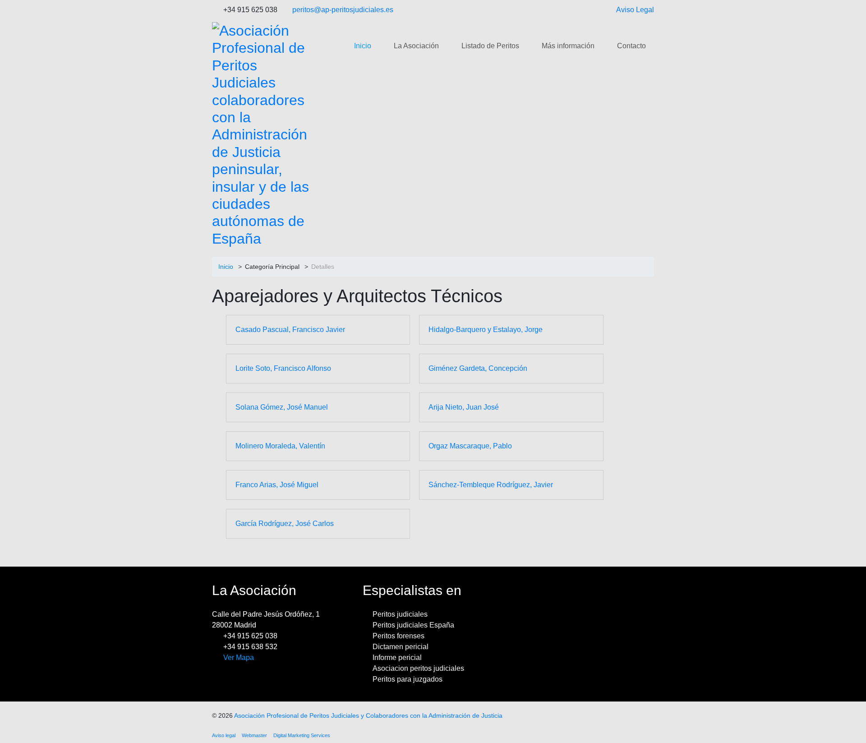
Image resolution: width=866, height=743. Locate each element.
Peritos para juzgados (407, 679)
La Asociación (416, 46)
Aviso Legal (635, 10)
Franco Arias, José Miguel (276, 485)
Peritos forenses (398, 636)
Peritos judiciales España (413, 625)
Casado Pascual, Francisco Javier (290, 329)
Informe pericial (397, 657)
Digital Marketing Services (301, 735)
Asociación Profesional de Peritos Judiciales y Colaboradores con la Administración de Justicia (368, 715)
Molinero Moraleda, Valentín (280, 446)
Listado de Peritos (490, 46)
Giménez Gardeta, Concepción (477, 368)
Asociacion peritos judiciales (418, 668)
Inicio (362, 46)
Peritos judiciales (400, 614)
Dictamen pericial (400, 647)
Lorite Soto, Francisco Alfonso (283, 368)
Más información (568, 46)
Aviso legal (223, 735)
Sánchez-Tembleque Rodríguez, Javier (490, 485)
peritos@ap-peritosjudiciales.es (342, 10)
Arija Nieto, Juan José (463, 407)
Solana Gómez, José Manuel (281, 407)
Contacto (631, 46)
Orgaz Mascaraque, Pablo (470, 446)
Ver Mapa (238, 657)
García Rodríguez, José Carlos (284, 523)
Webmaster (254, 735)
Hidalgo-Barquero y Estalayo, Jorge (485, 329)
